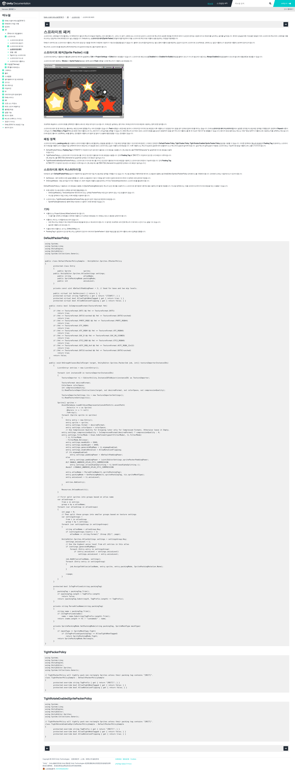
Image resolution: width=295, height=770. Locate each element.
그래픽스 (8, 70)
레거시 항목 (9, 115)
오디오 (7, 82)
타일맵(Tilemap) (13, 64)
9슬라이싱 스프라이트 (18, 55)
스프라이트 (11, 36)
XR (6, 100)
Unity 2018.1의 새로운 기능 (14, 124)
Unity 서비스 (9, 97)
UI (5, 91)
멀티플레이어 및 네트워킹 (14, 79)
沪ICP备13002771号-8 (123, 764)
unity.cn (284, 3)
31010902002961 (62, 769)
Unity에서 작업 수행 (12, 24)
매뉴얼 (210, 4)
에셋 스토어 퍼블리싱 (12, 106)
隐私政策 (126, 759)
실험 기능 (8, 112)
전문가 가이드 (10, 121)
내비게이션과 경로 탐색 (13, 94)
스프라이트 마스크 (16, 58)
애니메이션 (9, 85)
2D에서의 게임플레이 (15, 33)
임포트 (7, 27)
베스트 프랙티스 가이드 (13, 118)
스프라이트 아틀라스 (17, 61)
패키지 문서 (9, 127)
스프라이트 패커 (16, 49)
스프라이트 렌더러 (16, 40)
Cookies (133, 759)
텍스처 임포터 (257, 143)
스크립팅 (8, 76)
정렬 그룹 (13, 52)
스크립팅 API (222, 3)
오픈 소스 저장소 (11, 103)
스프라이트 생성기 (16, 43)
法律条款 (118, 759)
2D (6, 30)
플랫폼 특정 (9, 109)
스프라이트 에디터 (16, 46)
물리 (6, 73)
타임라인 (8, 88)
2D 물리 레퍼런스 (13, 67)
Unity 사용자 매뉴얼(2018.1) (15, 21)
